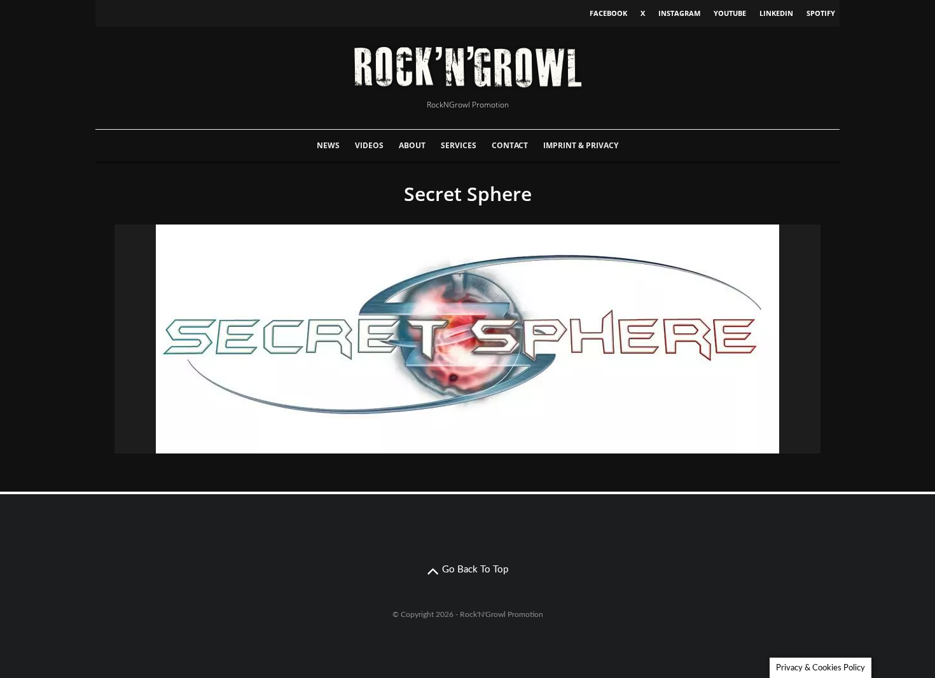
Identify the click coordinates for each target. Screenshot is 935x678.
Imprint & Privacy (580, 145)
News (328, 145)
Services (458, 145)
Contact (510, 145)
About (412, 145)
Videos (369, 145)
